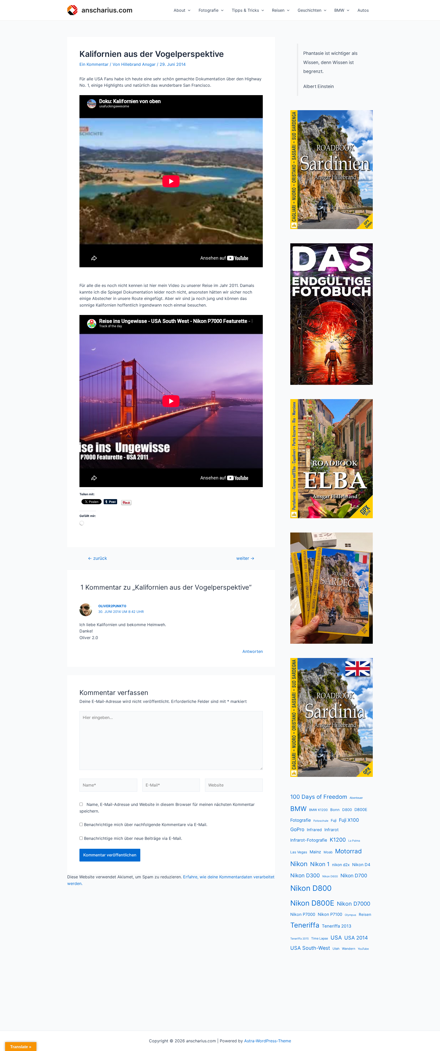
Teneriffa (304, 925)
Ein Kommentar (93, 64)
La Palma (354, 840)
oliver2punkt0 (112, 606)
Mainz (315, 851)
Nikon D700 (353, 875)
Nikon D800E (312, 903)
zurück (97, 558)
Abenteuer (356, 798)
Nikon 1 (319, 864)
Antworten (252, 651)
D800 (347, 809)
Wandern (348, 949)
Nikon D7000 (353, 903)
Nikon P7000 (302, 914)
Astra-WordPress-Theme (267, 1040)
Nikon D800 (311, 888)
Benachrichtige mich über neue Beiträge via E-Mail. (133, 838)
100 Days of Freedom (318, 796)
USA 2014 (356, 938)
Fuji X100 (349, 820)
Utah (336, 949)
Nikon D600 (330, 876)
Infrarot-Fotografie (308, 840)
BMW (339, 10)
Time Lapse (319, 938)
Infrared (314, 829)
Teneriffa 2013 (336, 926)
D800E (360, 809)
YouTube (363, 949)
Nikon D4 (361, 864)
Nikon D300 (305, 875)
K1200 (338, 840)
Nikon (299, 864)
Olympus (350, 915)
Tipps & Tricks (245, 10)
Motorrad (348, 851)
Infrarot (331, 829)
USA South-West (310, 948)
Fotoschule (320, 820)
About (179, 10)
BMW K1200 (318, 810)
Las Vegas (298, 852)
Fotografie (208, 10)
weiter (245, 558)
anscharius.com (106, 10)
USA (336, 937)
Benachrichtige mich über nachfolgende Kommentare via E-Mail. (145, 824)
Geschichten (309, 10)
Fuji (333, 820)
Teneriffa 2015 (299, 938)
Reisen (278, 10)
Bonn (335, 809)
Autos (363, 10)
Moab (328, 852)
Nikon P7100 (330, 914)
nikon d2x (341, 864)
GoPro (297, 829)
